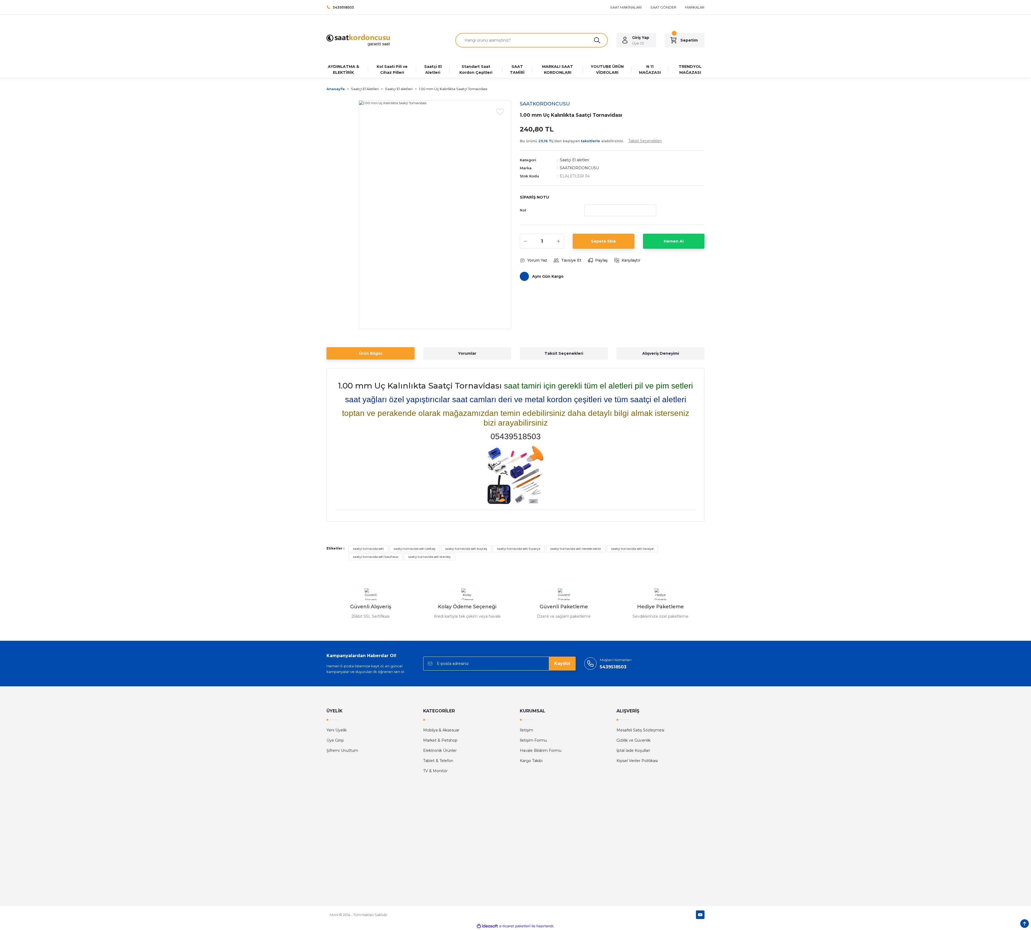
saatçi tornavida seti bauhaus (375, 557)
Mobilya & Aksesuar (441, 730)
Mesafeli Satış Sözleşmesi (640, 730)
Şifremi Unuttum (342, 750)
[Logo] (358, 40)
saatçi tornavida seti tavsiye (632, 549)
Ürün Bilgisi (370, 353)
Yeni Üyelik (336, 730)
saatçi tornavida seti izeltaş (414, 549)
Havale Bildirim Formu (540, 750)
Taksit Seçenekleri (563, 353)
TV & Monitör (435, 770)
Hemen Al (674, 241)
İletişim (526, 730)
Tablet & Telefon (438, 760)
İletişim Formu (533, 740)
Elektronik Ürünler (440, 750)
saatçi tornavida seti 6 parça (518, 549)
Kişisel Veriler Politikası (637, 760)
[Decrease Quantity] (525, 241)
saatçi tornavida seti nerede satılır (575, 549)
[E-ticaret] (515, 926)
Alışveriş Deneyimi (660, 353)
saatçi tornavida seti (368, 549)
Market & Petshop (440, 740)
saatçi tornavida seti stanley (429, 557)
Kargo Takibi (531, 760)
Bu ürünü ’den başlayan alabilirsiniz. (591, 140)
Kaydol (562, 663)
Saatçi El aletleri (574, 160)
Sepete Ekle (603, 241)
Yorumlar (467, 353)
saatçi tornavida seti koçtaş (466, 549)
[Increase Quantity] (558, 241)
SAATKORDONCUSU (579, 168)
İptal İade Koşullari (633, 750)
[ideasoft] (487, 926)
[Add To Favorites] (500, 111)
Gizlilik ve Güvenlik (633, 740)
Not (523, 210)
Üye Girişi (335, 740)
